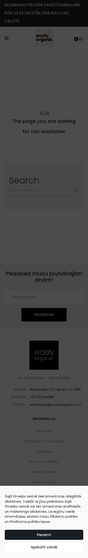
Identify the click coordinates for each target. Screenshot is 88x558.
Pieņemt (44, 534)
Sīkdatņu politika (64, 516)
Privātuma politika (25, 521)
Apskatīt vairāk (44, 547)
